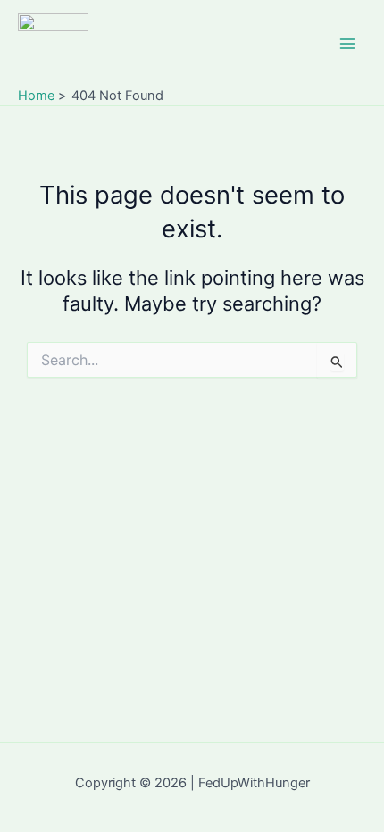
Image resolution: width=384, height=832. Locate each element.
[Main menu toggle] (347, 43)
